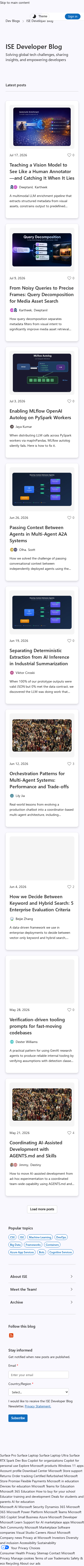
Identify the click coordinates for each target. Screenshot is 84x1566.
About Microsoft (58, 1532)
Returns (5, 1476)
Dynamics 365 (55, 1506)
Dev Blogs (13, 20)
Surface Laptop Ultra (53, 1455)
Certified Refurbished (48, 1476)
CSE (12, 1237)
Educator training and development (25, 1496)
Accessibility (28, 1543)
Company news (11, 1537)
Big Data (15, 1244)
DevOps (61, 1237)
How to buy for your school (55, 1491)
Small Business (28, 1517)
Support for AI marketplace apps (46, 1522)
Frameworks (33, 1244)
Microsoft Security (31, 1506)
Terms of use (44, 1558)
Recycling (12, 1563)
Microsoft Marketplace (41, 1527)
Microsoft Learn (11, 1522)
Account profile (10, 1470)
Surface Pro (8, 1455)
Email (13, 1365)
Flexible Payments (33, 1481)
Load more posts (42, 1209)
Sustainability (46, 1543)
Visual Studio (25, 1532)
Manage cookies (22, 1558)
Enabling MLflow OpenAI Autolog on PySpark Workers (40, 413)
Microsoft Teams (55, 1512)
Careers (40, 1532)
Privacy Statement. (38, 1406)
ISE (22, 1237)
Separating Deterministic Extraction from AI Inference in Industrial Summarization (39, 656)
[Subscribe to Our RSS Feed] (11, 1335)
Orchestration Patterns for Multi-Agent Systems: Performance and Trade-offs (39, 779)
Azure (43, 1517)
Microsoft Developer (62, 1517)
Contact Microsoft (62, 1553)
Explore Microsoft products (38, 1465)
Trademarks (62, 1558)
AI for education (23, 1501)
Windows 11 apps (71, 1465)
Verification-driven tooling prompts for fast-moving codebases (37, 1026)
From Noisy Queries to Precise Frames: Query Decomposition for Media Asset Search (42, 294)
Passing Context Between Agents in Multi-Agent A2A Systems (38, 533)
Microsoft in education (63, 1481)
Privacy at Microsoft (37, 1537)
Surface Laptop (27, 1455)
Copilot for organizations (45, 1460)
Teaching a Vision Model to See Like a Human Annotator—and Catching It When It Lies (42, 171)
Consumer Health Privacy (18, 1553)
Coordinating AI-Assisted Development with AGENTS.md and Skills (36, 1149)
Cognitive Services (60, 1252)
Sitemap (42, 1553)
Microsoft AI (9, 1506)
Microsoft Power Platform (25, 1512)
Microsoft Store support (65, 1470)
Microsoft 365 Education (17, 1491)
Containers (52, 1244)
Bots (41, 1252)
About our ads (30, 1563)
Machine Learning (40, 1237)
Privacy (5, 1558)
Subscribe (18, 1418)
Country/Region (20, 1383)
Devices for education (15, 1486)
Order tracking (22, 1476)
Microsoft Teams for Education (53, 1486)
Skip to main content (15, 2)
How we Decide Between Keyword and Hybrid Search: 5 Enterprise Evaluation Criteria (42, 902)
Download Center (34, 1470)
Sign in (72, 16)
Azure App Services (22, 1252)
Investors (58, 1537)
